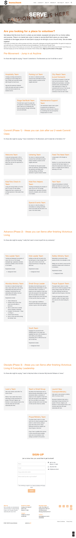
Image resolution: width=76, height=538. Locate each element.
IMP (30, 506)
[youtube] (71, 492)
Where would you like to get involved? (27, 462)
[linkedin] (67, 489)
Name (19, 449)
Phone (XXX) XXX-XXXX (24, 457)
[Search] (71, 2)
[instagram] (71, 489)
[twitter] (64, 489)
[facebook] (60, 489)
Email (19, 453)
